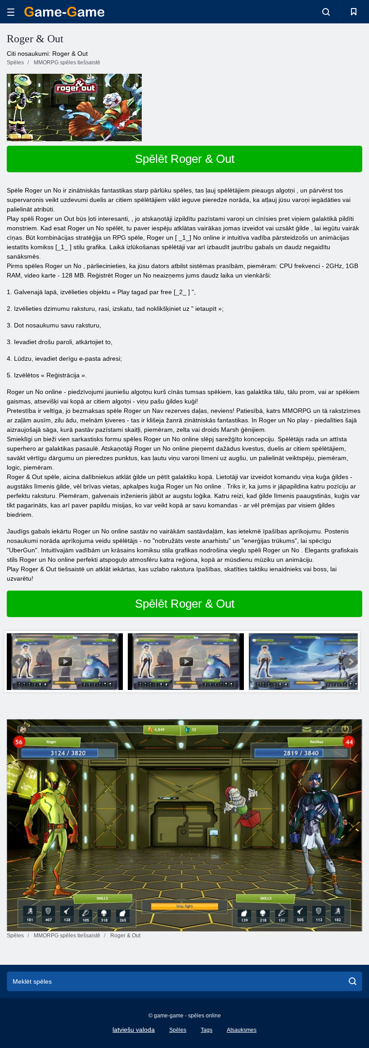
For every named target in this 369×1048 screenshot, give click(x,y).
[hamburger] (11, 11)
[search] (352, 981)
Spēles (177, 1030)
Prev (18, 661)
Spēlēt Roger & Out (184, 159)
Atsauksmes (241, 1030)
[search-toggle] (326, 11)
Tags (206, 1030)
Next (350, 661)
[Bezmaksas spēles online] (64, 12)
